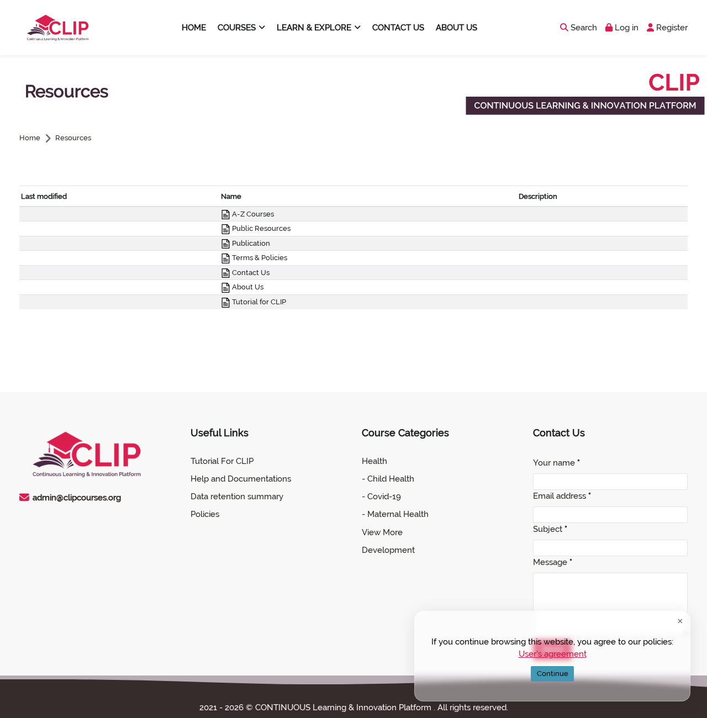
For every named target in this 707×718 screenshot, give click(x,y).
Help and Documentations (241, 479)
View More (382, 532)
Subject (550, 529)
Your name (556, 463)
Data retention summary (237, 496)
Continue (552, 673)
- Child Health (388, 479)
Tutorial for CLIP (258, 302)
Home (29, 138)
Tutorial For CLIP (222, 461)
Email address (562, 496)
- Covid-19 (381, 496)
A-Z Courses (252, 214)
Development (388, 550)
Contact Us (250, 272)
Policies (205, 514)
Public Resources (260, 228)
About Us (246, 287)
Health (374, 461)
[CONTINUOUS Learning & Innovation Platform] (55, 27)
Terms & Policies (258, 258)
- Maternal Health (395, 514)
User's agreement (553, 654)
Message (552, 562)
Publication (250, 243)
